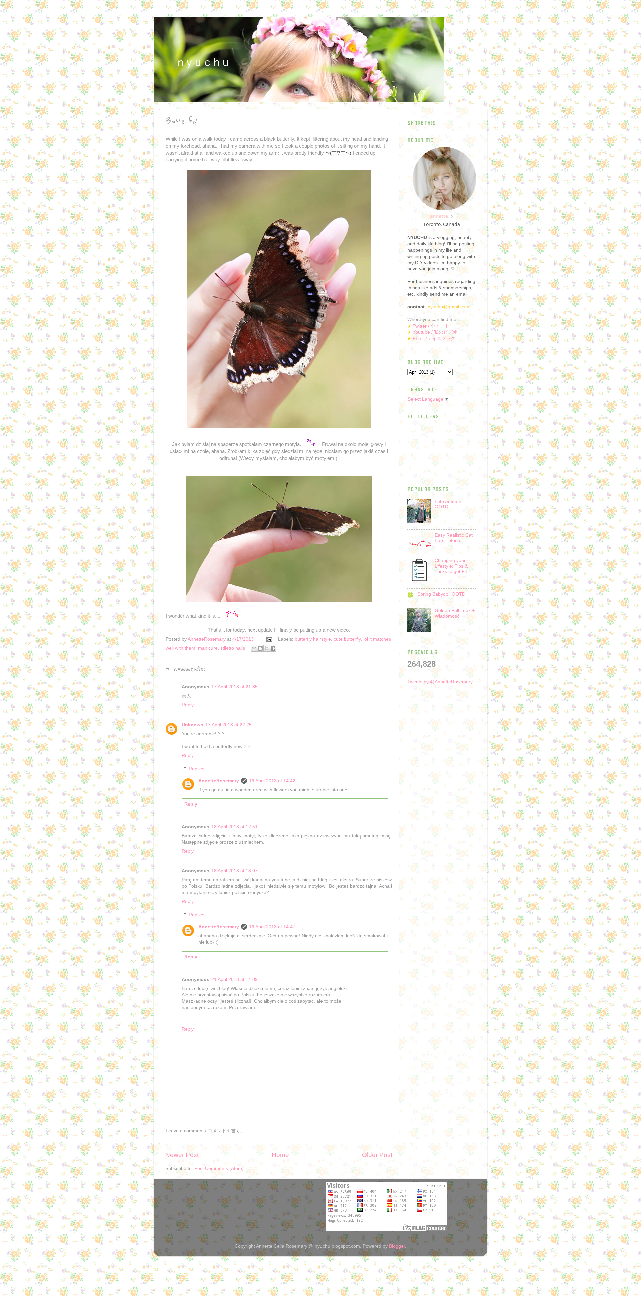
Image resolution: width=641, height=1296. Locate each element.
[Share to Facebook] (273, 648)
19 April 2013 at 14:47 (272, 926)
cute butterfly (347, 639)
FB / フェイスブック (434, 338)
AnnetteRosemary (218, 780)
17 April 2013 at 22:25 (228, 724)
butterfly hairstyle (313, 639)
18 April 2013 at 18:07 (234, 870)
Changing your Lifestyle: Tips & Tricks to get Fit (451, 566)
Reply (188, 704)
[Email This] (254, 648)
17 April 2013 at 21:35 (234, 686)
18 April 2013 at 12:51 (234, 826)
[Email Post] (269, 639)
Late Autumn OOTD (448, 504)
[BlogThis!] (260, 648)
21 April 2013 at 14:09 (234, 979)
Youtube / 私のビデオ (435, 332)
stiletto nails (232, 648)
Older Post (377, 1154)
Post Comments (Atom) (219, 1168)
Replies (196, 768)
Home (280, 1154)
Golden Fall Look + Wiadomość (455, 613)
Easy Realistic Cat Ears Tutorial (454, 538)
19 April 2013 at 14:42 (272, 780)
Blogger (397, 1246)
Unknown (192, 724)
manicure (208, 648)
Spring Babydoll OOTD (441, 594)
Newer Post (182, 1154)
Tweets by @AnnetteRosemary (440, 681)
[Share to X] (266, 648)
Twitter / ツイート (431, 326)
